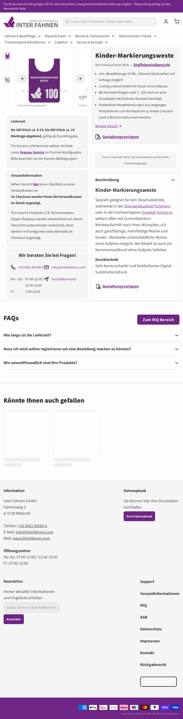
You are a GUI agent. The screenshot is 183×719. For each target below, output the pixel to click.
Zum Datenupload (139, 516)
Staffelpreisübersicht (151, 64)
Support (147, 581)
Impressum (150, 640)
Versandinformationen (159, 593)
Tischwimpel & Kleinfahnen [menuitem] (25, 42)
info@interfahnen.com (68, 267)
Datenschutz (151, 628)
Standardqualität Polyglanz (147, 206)
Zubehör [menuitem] (61, 42)
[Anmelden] (164, 21)
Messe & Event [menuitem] (55, 36)
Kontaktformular (64, 279)
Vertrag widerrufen (158, 681)
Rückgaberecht (153, 664)
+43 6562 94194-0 (31, 267)
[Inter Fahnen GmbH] (31, 21)
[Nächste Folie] (80, 78)
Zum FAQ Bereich (158, 319)
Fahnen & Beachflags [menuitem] (20, 36)
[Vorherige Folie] (23, 78)
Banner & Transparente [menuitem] (92, 36)
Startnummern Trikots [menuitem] (135, 36)
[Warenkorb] (175, 21)
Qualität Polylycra (157, 212)
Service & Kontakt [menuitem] (90, 42)
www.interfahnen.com (31, 538)
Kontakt (147, 652)
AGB (143, 617)
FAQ (143, 605)
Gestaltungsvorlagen (120, 136)
